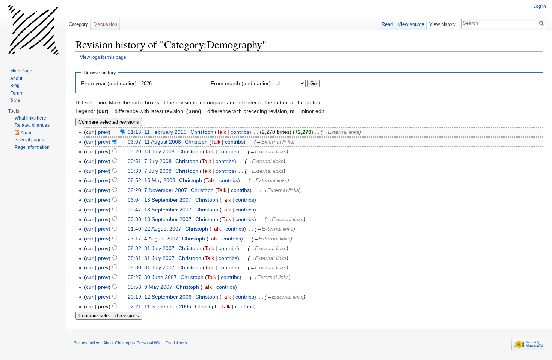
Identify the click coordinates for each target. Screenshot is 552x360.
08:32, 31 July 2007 (151, 248)
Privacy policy (86, 342)
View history (442, 24)
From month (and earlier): (241, 83)
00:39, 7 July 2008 (150, 171)
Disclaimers (176, 342)
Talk (221, 132)
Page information (32, 147)
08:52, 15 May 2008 (151, 180)
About (16, 78)
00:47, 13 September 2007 (160, 210)
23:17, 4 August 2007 (153, 239)
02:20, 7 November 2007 (157, 190)
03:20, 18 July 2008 (151, 151)
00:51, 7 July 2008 (150, 161)
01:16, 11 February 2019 (157, 132)
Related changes (32, 125)
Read (387, 24)
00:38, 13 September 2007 (160, 219)
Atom (26, 132)
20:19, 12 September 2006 (160, 297)
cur (90, 142)
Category (78, 24)
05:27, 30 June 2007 (152, 277)
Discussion (105, 24)
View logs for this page (103, 57)
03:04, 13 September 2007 (160, 200)
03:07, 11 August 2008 (154, 142)
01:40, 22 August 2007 (154, 229)
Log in (539, 6)
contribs (240, 132)
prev (103, 132)
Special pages (29, 139)
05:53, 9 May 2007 (150, 287)
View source (411, 24)
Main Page (21, 71)
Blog (15, 85)
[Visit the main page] (33, 30)
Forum (16, 93)
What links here (30, 118)
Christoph (201, 132)
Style (15, 100)
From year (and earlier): (109, 83)
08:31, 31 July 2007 (151, 258)
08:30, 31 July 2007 (151, 267)
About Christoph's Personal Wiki (132, 342)
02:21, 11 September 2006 (159, 306)
